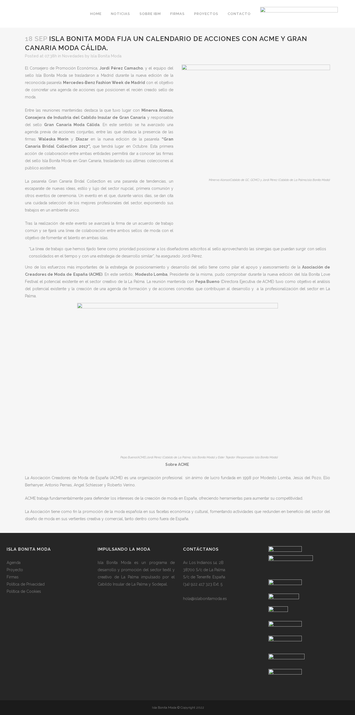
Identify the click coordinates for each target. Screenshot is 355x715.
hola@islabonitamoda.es (205, 598)
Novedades (73, 56)
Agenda (14, 562)
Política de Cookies (24, 591)
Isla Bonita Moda (106, 56)
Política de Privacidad (26, 584)
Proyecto (15, 570)
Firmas (13, 577)
